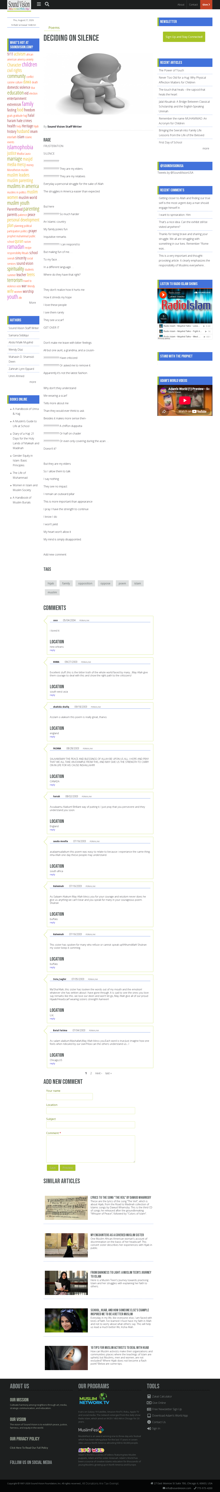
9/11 (10, 54)
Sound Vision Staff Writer (64, 126)
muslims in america (23, 185)
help (18, 126)
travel (26, 280)
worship (28, 291)
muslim (52, 592)
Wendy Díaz (16, 349)
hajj (25, 115)
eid (26, 93)
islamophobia (20, 147)
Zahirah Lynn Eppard (21, 369)
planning (18, 225)
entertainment (16, 98)
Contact (193, 4)
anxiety (29, 59)
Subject (51, 1119)
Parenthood (15, 209)
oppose (105, 583)
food (20, 109)
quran (19, 241)
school (33, 252)
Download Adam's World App (169, 1415)
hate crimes (24, 120)
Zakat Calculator (161, 1396)
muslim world (28, 197)
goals (10, 115)
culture (19, 82)
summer (11, 275)
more (33, 382)
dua (33, 87)
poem (122, 583)
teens (31, 274)
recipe (28, 247)
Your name (53, 1091)
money (30, 164)
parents (12, 214)
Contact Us (158, 1422)
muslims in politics (16, 192)
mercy (21, 164)
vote (18, 286)
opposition (85, 583)
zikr (20, 297)
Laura (27, 153)
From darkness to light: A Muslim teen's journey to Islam (121, 1274)
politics (24, 231)
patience (22, 214)
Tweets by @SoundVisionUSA (175, 173)
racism (27, 241)
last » (108, 1073)
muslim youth (18, 202)
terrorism (15, 280)
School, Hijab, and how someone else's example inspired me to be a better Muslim (120, 1312)
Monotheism (13, 169)
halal (31, 115)
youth (12, 296)
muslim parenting (20, 180)
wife (10, 291)
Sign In (155, 1428)
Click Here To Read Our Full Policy (29, 1448)
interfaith (11, 137)
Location (51, 1105)
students (29, 269)
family (66, 583)
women (18, 291)
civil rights (14, 70)
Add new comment (54, 554)
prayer (33, 230)
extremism (14, 104)
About (181, 4)
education (15, 92)
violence (11, 286)
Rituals (25, 253)
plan (10, 225)
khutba (20, 153)
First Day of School (170, 142)
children (29, 64)
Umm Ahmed (16, 376)
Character (14, 65)
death (35, 82)
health (11, 126)
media (11, 164)
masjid (27, 159)
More (32, 302)
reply (52, 650)
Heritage (27, 126)
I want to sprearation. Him (175, 215)
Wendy (31, 286)
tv (30, 280)
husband (23, 131)
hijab (51, 583)
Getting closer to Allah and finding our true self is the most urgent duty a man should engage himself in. (184, 203)
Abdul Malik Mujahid (21, 342)
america (21, 59)
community (16, 75)
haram (11, 120)
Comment (53, 1133)
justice (11, 153)
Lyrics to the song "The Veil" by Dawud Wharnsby (121, 1197)
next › (98, 1073)
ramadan (15, 246)
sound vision (24, 263)
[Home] (19, 5)
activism (20, 54)
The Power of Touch (171, 70)
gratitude (18, 115)
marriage (14, 158)
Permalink (84, 620)
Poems (54, 27)
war (24, 285)
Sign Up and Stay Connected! (184, 37)
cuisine (11, 82)
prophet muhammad (18, 236)
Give (205, 4)
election (33, 93)
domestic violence (18, 87)
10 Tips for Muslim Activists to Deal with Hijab (120, 1348)
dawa (27, 81)
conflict (30, 76)
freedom (29, 110)
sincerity (20, 258)
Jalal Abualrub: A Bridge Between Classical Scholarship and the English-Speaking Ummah (184, 106)
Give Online (158, 1403)
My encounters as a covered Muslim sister (117, 1235)
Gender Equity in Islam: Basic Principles (23, 460)
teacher (21, 274)
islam (137, 583)
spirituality (15, 268)
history (11, 131)
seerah (11, 258)
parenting (31, 208)
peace (31, 214)
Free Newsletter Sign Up (166, 1409)
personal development (23, 219)
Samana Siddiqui (19, 335)
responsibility (14, 253)
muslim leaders (18, 175)
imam (34, 131)
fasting (11, 110)
